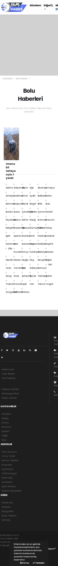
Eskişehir (10, 227)
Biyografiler (8, 511)
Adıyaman (19, 187)
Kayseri (33, 243)
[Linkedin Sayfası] (25, 350)
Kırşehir (49, 243)
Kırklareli (18, 292)
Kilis (10, 248)
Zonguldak (11, 292)
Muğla (25, 260)
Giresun (26, 227)
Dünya (5, 422)
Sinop (9, 276)
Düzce (17, 219)
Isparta (17, 235)
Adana (9, 187)
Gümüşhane (36, 227)
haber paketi (7, 552)
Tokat (49, 276)
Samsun (42, 268)
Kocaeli (18, 251)
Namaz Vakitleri (10, 460)
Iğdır (8, 235)
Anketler (6, 507)
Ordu (8, 268)
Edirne (25, 219)
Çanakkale (27, 211)
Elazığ (33, 219)
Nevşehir (42, 260)
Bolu (48, 203)
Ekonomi (6, 427)
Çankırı (33, 211)
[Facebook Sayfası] (3, 350)
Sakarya (34, 268)
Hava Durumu (9, 451)
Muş (32, 260)
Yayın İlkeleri (8, 373)
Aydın (33, 195)
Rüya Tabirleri (9, 515)
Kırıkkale (42, 243)
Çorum (41, 211)
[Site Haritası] (37, 350)
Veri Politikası (8, 378)
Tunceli (18, 284)
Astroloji (6, 520)
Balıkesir (42, 195)
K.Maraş (42, 235)
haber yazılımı (7, 548)
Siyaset (6, 431)
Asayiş (5, 418)
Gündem (35, 5)
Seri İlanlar (7, 482)
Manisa (49, 251)
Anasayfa (8, 78)
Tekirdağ (42, 276)
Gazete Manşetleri (12, 490)
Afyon (25, 187)
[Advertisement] (29, 45)
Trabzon (10, 284)
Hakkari (41, 227)
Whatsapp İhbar (10, 393)
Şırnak (33, 276)
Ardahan (18, 195)
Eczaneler (7, 464)
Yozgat (49, 284)
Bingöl (33, 203)
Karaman (11, 243)
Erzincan (42, 219)
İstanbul (26, 235)
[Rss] (31, 350)
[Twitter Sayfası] (8, 350)
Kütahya (34, 251)
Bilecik (25, 203)
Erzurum (50, 219)
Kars (16, 243)
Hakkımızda (8, 369)
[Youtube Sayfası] (20, 350)
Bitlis (40, 203)
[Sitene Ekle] (3, 357)
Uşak (24, 284)
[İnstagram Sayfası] (14, 350)
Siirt (50, 264)
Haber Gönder (9, 397)
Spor (4, 440)
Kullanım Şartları (10, 389)
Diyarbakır (11, 219)
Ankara (25, 292)
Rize (24, 268)
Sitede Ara (7, 502)
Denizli (49, 211)
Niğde (49, 260)
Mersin (17, 260)
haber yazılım (7, 557)
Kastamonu (28, 243)
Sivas (16, 276)
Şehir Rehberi (9, 486)
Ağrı (32, 187)
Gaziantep (19, 227)
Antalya (10, 195)
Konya (25, 251)
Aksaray (42, 187)
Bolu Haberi (22, 78)
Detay (25, 562)
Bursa (17, 211)
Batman (10, 203)
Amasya (50, 187)
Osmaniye (19, 268)
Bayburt (18, 203)
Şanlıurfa (26, 276)
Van (32, 284)
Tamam (39, 562)
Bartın (49, 195)
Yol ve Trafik (8, 456)
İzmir (32, 235)
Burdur (9, 211)
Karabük (50, 235)
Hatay (49, 227)
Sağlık (5, 435)
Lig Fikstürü (7, 469)
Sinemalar (7, 477)
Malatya (42, 251)
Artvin (25, 195)
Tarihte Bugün (9, 473)
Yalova (41, 284)
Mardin (9, 260)
